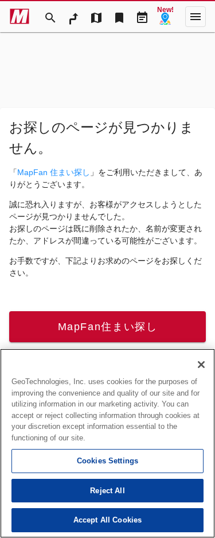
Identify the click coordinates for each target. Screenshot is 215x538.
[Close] (201, 364)
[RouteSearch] (73, 16)
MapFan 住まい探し (53, 172)
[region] (107, 443)
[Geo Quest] (165, 16)
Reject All (107, 490)
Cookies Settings (107, 460)
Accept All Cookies (107, 520)
